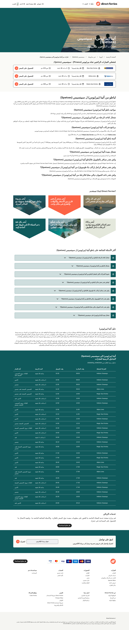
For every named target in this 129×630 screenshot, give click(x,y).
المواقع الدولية (112, 595)
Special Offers (112, 580)
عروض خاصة (112, 583)
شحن (88, 578)
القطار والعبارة (85, 583)
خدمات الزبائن (112, 575)
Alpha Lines (112, 134)
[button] (65, 258)
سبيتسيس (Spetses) (78, 57)
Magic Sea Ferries (88, 134)
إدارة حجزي (60, 573)
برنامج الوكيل (86, 600)
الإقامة (87, 573)
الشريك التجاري (85, 595)
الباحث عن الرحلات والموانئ (108, 578)
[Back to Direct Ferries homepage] (106, 4)
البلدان (114, 573)
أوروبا (100, 57)
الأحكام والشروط (58, 605)
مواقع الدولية (112, 600)
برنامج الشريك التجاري (83, 598)
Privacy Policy (59, 598)
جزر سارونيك (92, 57)
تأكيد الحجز (60, 575)
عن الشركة (113, 598)
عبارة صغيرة (86, 580)
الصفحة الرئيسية (111, 57)
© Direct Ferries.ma (111, 618)
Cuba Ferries (33, 595)
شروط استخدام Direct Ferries (55, 603)
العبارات (87, 575)
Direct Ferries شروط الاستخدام (55, 595)
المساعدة (34, 573)
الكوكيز (61, 600)
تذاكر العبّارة (113, 585)
